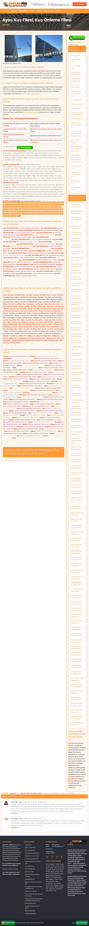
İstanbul (40, 207)
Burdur (8, 204)
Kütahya (24, 209)
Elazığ (46, 204)
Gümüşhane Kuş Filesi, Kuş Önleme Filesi (76, 387)
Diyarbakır (36, 204)
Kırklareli (5, 209)
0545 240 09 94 (39, 5)
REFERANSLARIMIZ (49, 11)
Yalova (61, 213)
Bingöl (58, 202)
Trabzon (47, 211)
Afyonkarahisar (16, 202)
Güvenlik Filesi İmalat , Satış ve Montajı (75, 174)
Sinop (29, 211)
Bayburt (23, 213)
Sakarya (16, 211)
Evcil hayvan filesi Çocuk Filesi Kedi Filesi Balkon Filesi (76, 133)
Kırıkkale (34, 213)
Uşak (61, 211)
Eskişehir (61, 204)
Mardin (47, 209)
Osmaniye (14, 216)
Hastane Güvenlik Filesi (30, 913)
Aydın (44, 202)
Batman (39, 213)
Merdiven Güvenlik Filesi (73, 876)
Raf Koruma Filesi (76, 108)
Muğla (52, 209)
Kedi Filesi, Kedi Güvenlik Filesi (32, 853)
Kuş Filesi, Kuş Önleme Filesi (31, 858)
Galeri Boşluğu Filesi (77, 118)
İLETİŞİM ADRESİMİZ (80, 4)
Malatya (29, 209)
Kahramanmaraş (40, 209)
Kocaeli (15, 209)
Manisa (34, 209)
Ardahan (53, 213)
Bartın (48, 213)
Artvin (40, 202)
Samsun (21, 211)
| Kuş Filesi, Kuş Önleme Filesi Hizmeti (16, 356)
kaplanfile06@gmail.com (60, 5)
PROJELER (39, 11)
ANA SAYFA (6, 11)
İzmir (45, 207)
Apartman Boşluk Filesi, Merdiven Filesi (76, 93)
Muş (56, 209)
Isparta (31, 207)
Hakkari (22, 207)
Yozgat (7, 213)
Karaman (29, 213)
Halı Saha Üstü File (76, 100)
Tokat (42, 211)
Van (4, 213)
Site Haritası (70, 844)
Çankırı (22, 204)
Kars (49, 207)
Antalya (36, 202)
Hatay (27, 207)
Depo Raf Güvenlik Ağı (75, 878)
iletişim (5, 75)
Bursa (12, 204)
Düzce (19, 216)
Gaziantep (5, 207)
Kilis (9, 216)
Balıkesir (49, 202)
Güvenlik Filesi (75, 55)
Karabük (5, 216)
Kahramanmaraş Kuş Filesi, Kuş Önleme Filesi (77, 500)
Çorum (27, 204)
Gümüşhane (16, 207)
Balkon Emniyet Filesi (30, 910)
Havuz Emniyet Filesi (77, 104)
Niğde (4, 211)
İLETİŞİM (57, 11)
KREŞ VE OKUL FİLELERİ (30, 891)
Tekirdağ (38, 211)
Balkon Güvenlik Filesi (30, 847)
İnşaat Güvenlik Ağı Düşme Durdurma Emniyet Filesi (76, 148)
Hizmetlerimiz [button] (23, 11)
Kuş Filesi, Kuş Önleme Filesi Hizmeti (21, 228)
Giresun (10, 207)
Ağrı (22, 202)
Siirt (25, 211)
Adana (4, 202)
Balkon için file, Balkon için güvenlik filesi (76, 125)
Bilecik (54, 202)
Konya (19, 209)
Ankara (31, 202)
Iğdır (57, 213)
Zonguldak (13, 213)
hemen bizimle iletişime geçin (30, 93)
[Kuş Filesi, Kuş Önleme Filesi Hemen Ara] (77, 35)
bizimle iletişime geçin (30, 112)
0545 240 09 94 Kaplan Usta (76, 42)
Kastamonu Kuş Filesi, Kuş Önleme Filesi (76, 440)
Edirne (41, 204)
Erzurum (56, 204)
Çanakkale (17, 204)
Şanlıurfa (57, 211)
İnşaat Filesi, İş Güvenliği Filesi (32, 856)
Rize (12, 211)
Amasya (26, 202)
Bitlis (62, 202)
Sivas (33, 211)
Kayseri (59, 207)
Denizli (31, 204)
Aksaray (18, 213)
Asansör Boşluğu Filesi (30, 903)
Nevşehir (60, 209)
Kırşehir (10, 209)
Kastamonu (53, 207)
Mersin (35, 207)
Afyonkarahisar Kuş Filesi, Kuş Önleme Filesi (76, 219)
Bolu (4, 204)
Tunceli (51, 211)
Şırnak (44, 213)
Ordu (8, 211)
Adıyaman (9, 202)
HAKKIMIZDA (14, 11)
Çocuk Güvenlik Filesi (30, 850)
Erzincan (51, 204)
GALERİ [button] (32, 11)
